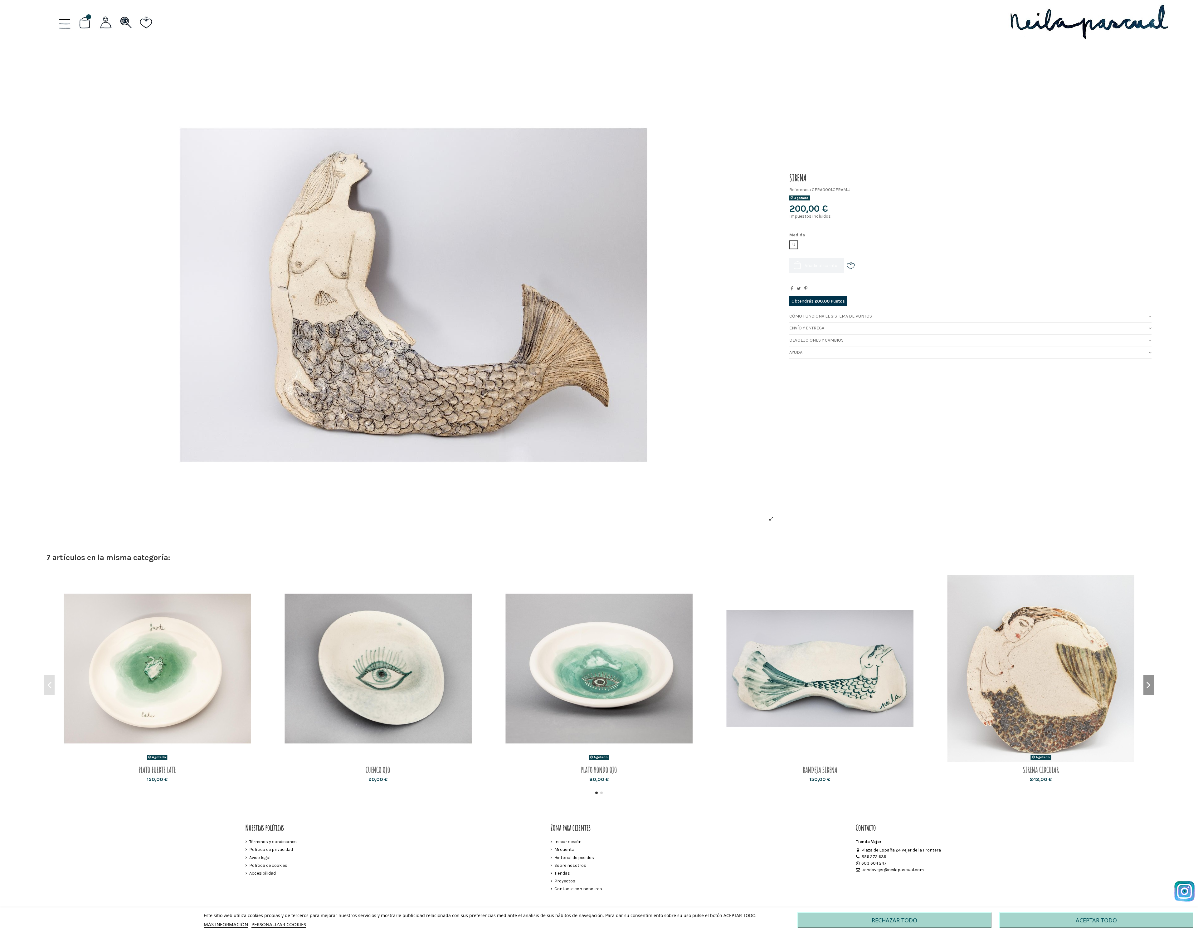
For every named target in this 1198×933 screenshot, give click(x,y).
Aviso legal (259, 857)
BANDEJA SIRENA (820, 770)
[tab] (970, 316)
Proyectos (564, 881)
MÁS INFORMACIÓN (226, 924)
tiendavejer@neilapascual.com (892, 869)
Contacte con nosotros (578, 888)
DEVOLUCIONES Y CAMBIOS (816, 340)
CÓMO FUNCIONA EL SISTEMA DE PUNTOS (830, 316)
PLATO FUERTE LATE (157, 770)
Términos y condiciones (273, 841)
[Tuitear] (799, 288)
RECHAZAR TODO (894, 920)
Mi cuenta (564, 849)
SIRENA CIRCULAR (1041, 770)
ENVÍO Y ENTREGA (806, 328)
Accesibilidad (262, 873)
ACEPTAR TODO (1096, 920)
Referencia (800, 189)
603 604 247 (874, 863)
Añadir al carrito (821, 265)
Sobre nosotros (570, 865)
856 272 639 (873, 856)
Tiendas (562, 873)
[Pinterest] (805, 288)
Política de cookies (268, 865)
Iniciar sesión (568, 841)
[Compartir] (792, 288)
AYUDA (795, 352)
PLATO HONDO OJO (599, 770)
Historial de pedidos (574, 857)
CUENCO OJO (378, 770)
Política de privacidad (271, 849)
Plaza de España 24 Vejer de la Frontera (901, 850)
